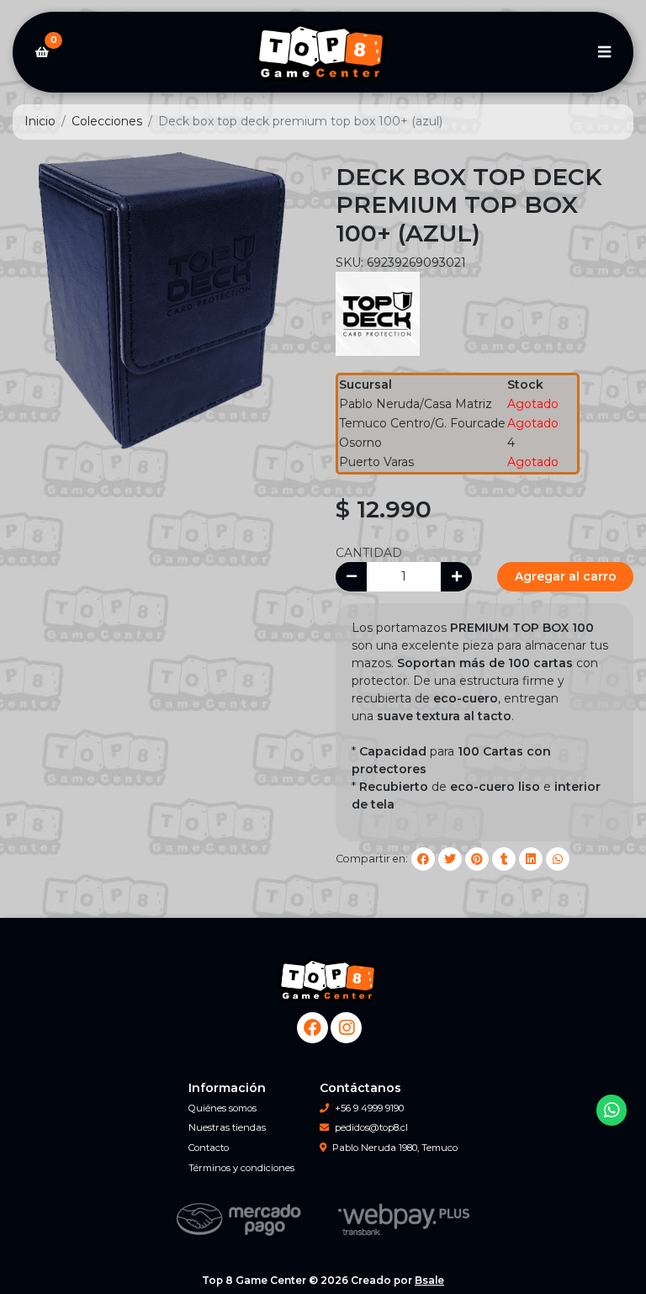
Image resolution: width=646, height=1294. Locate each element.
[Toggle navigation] (604, 52)
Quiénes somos (222, 1108)
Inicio (40, 121)
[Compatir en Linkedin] (531, 859)
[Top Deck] (378, 312)
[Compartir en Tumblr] (504, 859)
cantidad (369, 552)
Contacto (208, 1147)
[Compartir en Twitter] (450, 859)
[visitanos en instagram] (346, 1027)
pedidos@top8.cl (371, 1127)
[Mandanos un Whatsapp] (611, 1110)
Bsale (429, 1280)
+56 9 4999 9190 (369, 1108)
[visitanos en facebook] (312, 1027)
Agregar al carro (566, 576)
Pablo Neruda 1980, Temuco (395, 1147)
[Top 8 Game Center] (323, 52)
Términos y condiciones (241, 1168)
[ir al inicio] (329, 980)
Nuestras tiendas (227, 1127)
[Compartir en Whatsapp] (557, 859)
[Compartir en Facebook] (423, 859)
